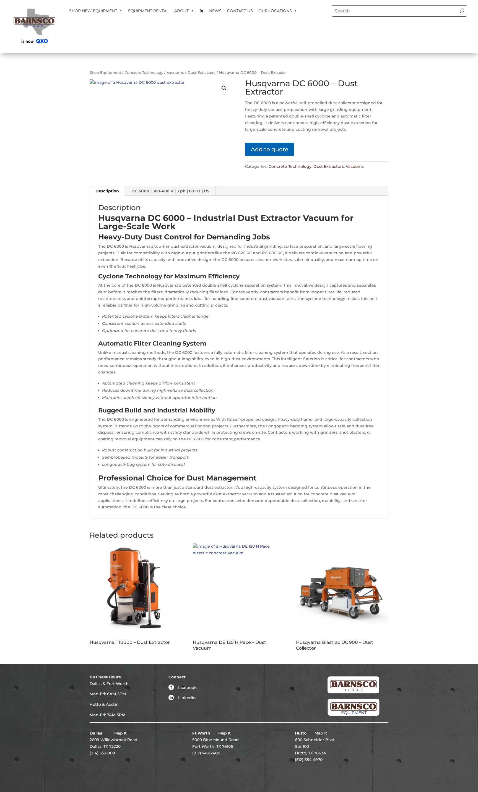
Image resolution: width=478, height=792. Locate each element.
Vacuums (175, 72)
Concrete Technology (144, 72)
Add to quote (269, 149)
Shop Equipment (105, 72)
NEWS (215, 10)
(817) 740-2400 (206, 753)
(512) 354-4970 (309, 759)
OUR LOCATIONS (275, 10)
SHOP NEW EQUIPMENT (93, 10)
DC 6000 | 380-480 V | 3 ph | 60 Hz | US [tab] (170, 191)
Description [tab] (107, 191)
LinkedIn (187, 697)
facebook (187, 687)
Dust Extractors (201, 72)
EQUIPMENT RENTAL (148, 10)
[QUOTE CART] (201, 10)
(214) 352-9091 (103, 753)
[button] (224, 88)
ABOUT (181, 10)
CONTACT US (240, 10)
